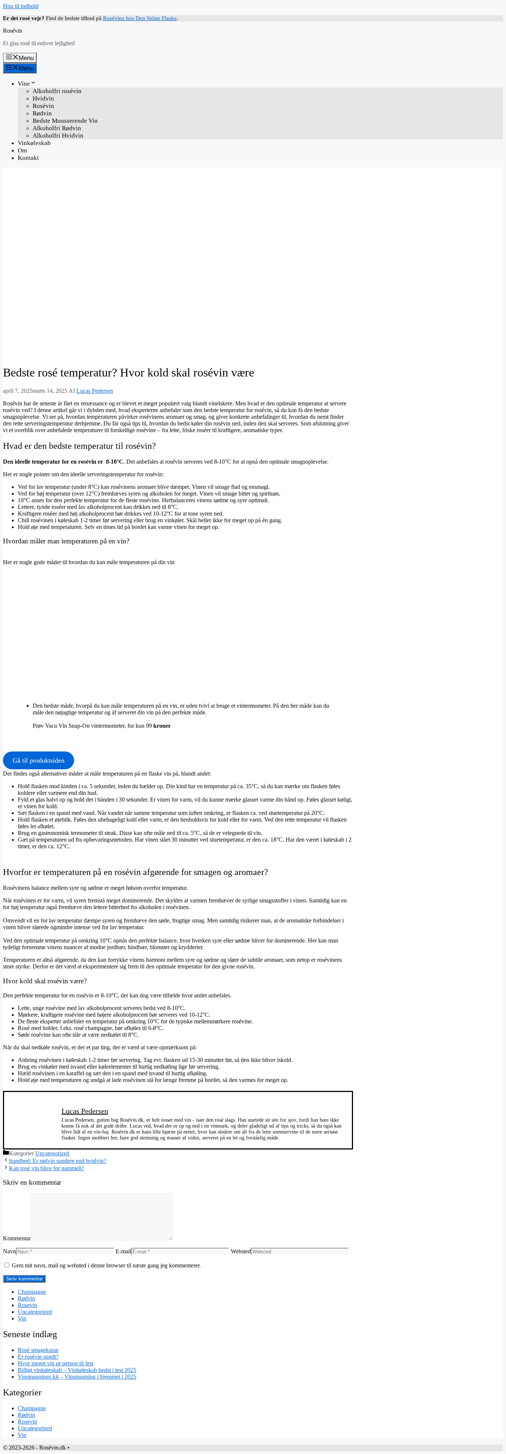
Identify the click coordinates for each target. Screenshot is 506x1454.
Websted (241, 1251)
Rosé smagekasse (38, 1350)
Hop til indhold (21, 6)
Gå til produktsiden (38, 760)
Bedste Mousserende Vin (65, 120)
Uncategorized (52, 1153)
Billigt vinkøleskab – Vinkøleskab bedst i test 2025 (77, 1370)
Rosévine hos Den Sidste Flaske (140, 18)
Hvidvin (43, 98)
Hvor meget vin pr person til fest (55, 1363)
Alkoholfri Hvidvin (58, 135)
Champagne (32, 1292)
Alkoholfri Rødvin (57, 128)
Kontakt (28, 157)
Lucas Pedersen (84, 1111)
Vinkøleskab (34, 143)
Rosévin (12, 30)
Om (22, 150)
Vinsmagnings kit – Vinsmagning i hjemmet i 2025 (77, 1377)
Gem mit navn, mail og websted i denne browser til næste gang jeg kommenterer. (106, 1265)
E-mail (123, 1251)
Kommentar (17, 1238)
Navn (9, 1251)
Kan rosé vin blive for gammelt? (46, 1168)
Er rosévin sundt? (38, 1356)
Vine (24, 83)
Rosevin (27, 1305)
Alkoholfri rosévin (57, 91)
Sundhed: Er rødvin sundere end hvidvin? (57, 1161)
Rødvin (42, 113)
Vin (22, 1318)
